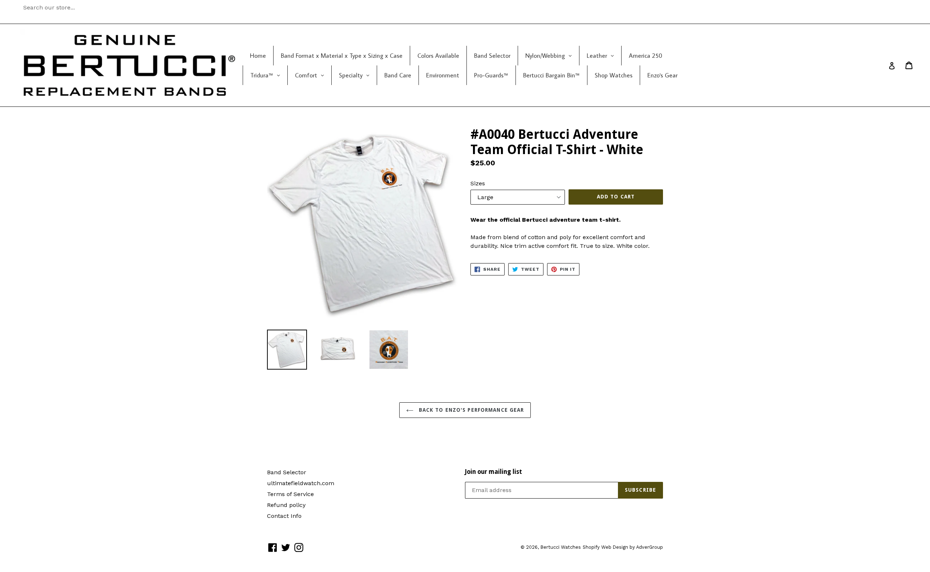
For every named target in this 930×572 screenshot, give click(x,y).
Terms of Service (290, 494)
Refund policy (286, 504)
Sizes (477, 183)
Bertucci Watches (560, 547)
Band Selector (286, 472)
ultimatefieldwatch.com (300, 483)
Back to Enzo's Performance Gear (470, 410)
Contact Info (284, 515)
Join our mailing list (493, 471)
